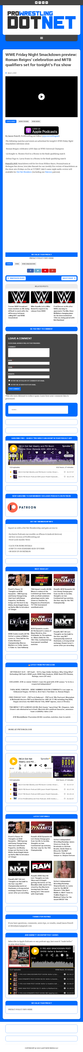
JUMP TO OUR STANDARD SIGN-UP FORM (26, 548)
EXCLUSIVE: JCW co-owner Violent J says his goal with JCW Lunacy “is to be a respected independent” (41, 683)
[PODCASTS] (46, 2)
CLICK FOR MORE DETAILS (20, 546)
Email (10, 367)
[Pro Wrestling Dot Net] (41, 20)
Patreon (48, 172)
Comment (12, 347)
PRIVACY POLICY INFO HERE (42, 258)
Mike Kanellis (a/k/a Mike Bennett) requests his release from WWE (40, 308)
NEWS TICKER (23, 121)
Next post (67, 278)
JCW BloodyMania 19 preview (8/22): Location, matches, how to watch (41, 717)
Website (11, 374)
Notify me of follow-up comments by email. (28, 381)
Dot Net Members (24, 172)
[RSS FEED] (43, 2)
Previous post (17, 278)
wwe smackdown (28, 264)
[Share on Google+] (52, 270)
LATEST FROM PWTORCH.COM (42, 665)
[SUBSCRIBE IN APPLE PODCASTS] (41, 133)
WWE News (36, 121)
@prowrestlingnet (51, 136)
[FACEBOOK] (39, 2)
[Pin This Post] (45, 270)
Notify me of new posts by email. (23, 385)
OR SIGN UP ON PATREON (20, 551)
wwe (17, 264)
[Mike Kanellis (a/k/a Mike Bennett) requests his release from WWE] (41, 302)
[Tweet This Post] (38, 270)
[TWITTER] (36, 2)
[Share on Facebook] (30, 270)
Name (10, 360)
